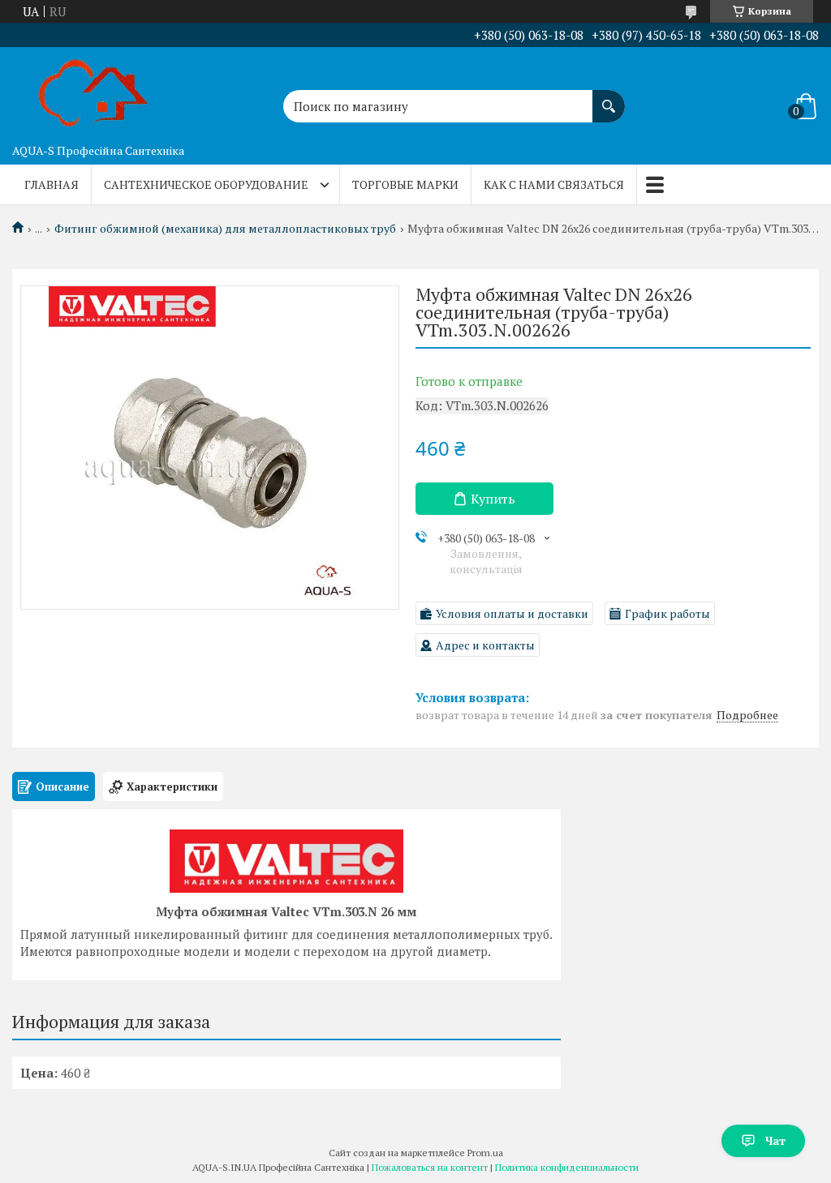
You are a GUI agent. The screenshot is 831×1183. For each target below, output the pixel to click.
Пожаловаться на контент (430, 1167)
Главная (51, 184)
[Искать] (608, 98)
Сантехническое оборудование (206, 184)
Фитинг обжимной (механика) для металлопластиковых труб (225, 228)
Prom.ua (485, 1153)
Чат (775, 1140)
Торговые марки (405, 184)
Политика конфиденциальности (567, 1167)
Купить (493, 499)
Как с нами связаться (554, 184)
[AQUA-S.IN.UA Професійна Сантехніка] (93, 91)
